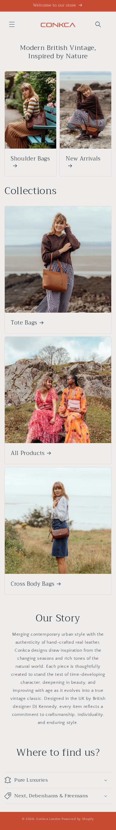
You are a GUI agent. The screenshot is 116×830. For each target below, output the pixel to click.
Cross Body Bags (32, 584)
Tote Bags (24, 323)
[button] (11, 24)
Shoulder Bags (30, 159)
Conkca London (48, 819)
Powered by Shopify (78, 819)
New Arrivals (83, 159)
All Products (28, 453)
